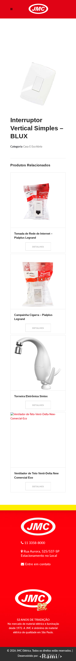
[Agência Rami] (50, 656)
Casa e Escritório (32, 146)
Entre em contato (38, 564)
